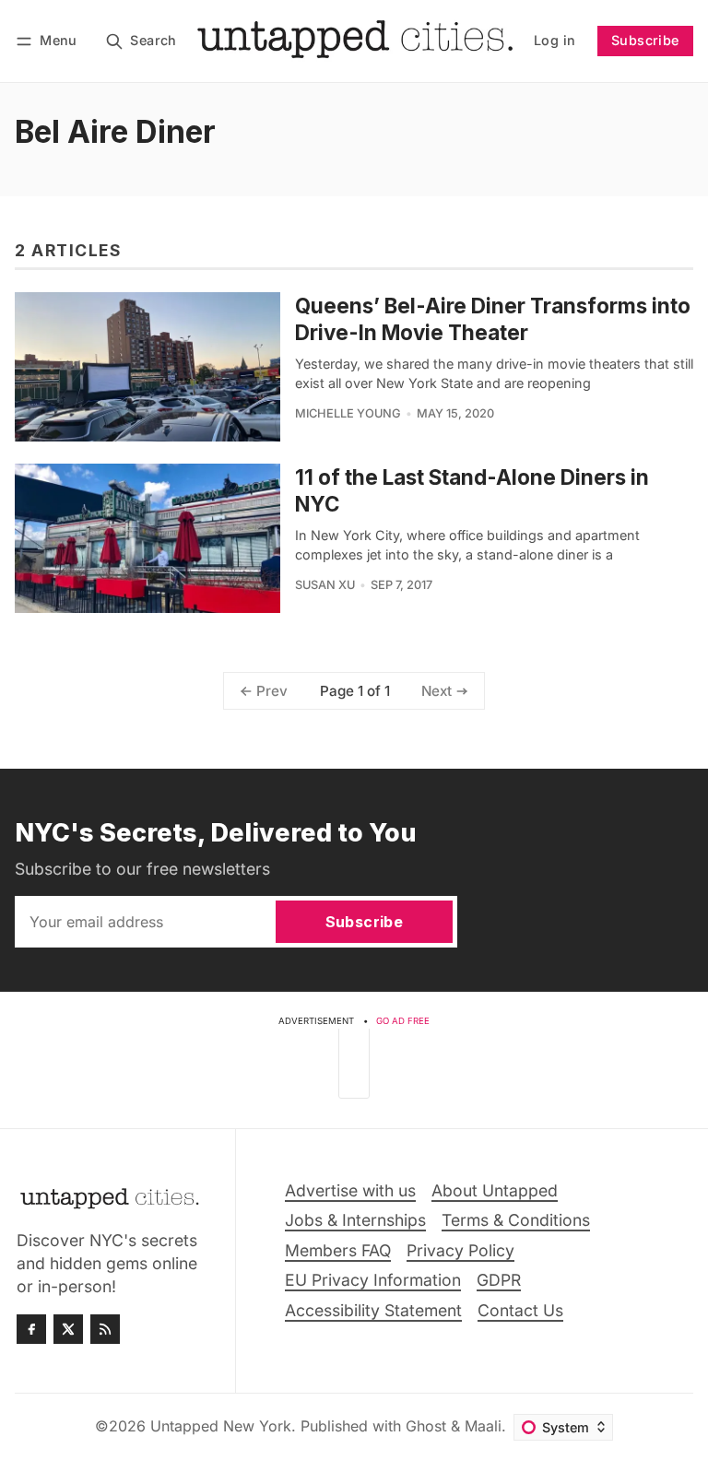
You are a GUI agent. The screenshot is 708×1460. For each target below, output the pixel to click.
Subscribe (645, 40)
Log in (554, 40)
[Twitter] (68, 1329)
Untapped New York (220, 1426)
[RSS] (105, 1329)
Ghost (426, 1426)
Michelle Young (348, 413)
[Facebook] (31, 1329)
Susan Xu (325, 585)
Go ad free (403, 1021)
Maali (483, 1426)
